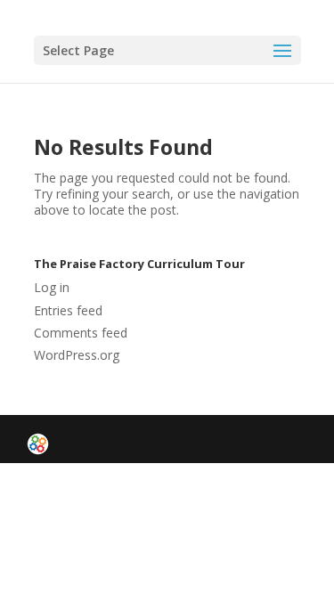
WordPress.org (76, 354)
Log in (51, 287)
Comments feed (80, 332)
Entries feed (68, 310)
